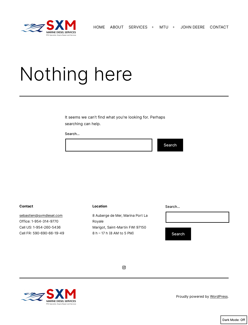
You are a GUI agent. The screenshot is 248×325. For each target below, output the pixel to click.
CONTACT (219, 27)
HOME (99, 27)
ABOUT (117, 27)
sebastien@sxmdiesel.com (41, 215)
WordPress (219, 296)
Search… (72, 134)
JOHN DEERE (193, 27)
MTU (163, 27)
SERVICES (138, 27)
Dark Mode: (230, 320)
